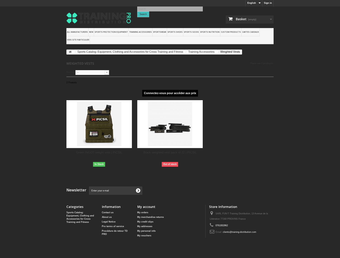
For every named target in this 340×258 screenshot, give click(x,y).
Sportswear (159, 32)
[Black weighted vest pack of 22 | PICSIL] (170, 124)
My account (146, 207)
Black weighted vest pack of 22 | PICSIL (170, 152)
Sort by (70, 72)
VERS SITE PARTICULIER (78, 39)
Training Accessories (140, 32)
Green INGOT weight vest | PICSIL (99, 152)
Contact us (108, 212)
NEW (91, 32)
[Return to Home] (70, 52)
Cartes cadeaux (250, 32)
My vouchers (144, 235)
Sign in (268, 3)
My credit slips (145, 221)
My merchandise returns (150, 217)
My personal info (146, 231)
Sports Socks (191, 32)
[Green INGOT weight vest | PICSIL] (99, 124)
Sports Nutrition (210, 32)
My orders (142, 212)
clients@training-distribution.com (239, 232)
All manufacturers (77, 32)
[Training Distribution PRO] (99, 18)
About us (107, 217)
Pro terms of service (113, 226)
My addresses (144, 226)
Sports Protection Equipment (111, 32)
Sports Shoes (175, 32)
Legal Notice (108, 221)
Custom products (231, 32)
